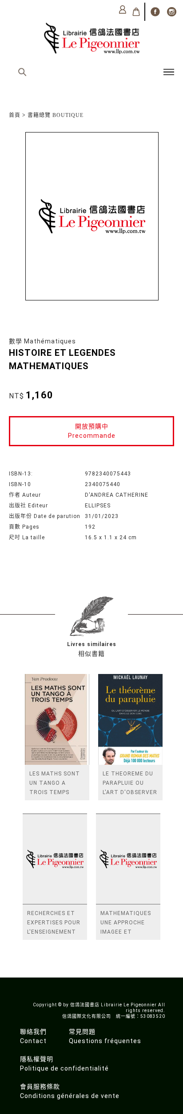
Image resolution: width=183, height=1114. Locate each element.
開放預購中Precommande (91, 431)
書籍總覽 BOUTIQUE (56, 115)
